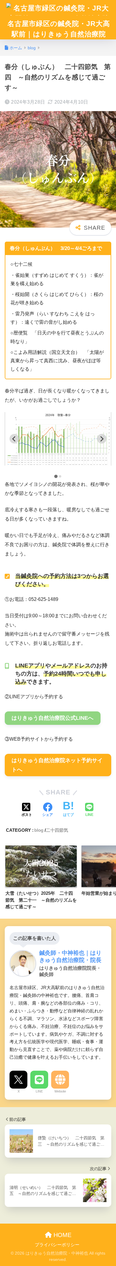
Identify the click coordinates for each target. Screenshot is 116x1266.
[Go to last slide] (14, 439)
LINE (39, 1091)
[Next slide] (101, 439)
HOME (61, 1235)
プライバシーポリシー (57, 1244)
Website (60, 1091)
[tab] (55, 476)
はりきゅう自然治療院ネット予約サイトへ (57, 765)
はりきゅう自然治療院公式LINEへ (52, 718)
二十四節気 (57, 830)
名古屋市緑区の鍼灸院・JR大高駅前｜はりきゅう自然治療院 (58, 29)
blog (38, 830)
